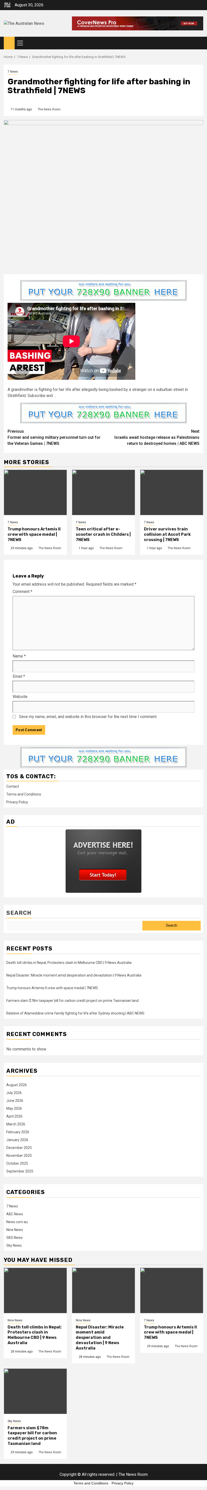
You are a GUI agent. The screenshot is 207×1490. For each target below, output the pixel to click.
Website (20, 696)
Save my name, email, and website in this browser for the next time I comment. (88, 716)
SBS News (14, 1238)
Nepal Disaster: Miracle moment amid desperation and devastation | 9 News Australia (73, 975)
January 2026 (17, 1140)
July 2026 (14, 1093)
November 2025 (19, 1156)
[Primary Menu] (22, 43)
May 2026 (14, 1108)
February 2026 (17, 1132)
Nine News (14, 1230)
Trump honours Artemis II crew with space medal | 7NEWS (34, 534)
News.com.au (17, 1222)
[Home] (9, 42)
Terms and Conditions (23, 794)
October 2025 (17, 1163)
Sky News (14, 1245)
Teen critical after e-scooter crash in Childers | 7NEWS (103, 534)
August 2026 (16, 1085)
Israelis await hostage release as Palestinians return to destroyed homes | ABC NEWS (156, 437)
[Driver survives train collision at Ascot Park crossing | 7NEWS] (171, 492)
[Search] (199, 43)
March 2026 (15, 1124)
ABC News (14, 1214)
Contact (12, 786)
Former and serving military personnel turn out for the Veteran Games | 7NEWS (54, 437)
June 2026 (14, 1101)
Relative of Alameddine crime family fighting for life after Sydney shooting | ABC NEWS (75, 1013)
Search (19, 912)
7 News (13, 71)
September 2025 (19, 1171)
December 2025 (19, 1148)
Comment (22, 591)
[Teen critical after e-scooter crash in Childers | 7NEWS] (103, 492)
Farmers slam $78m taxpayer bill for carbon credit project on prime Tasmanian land (72, 1001)
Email (19, 676)
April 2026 (14, 1116)
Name (19, 656)
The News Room (49, 109)
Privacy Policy (17, 802)
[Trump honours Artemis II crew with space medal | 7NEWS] (35, 492)
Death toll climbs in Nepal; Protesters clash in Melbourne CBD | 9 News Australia (69, 963)
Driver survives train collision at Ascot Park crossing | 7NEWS (167, 534)
